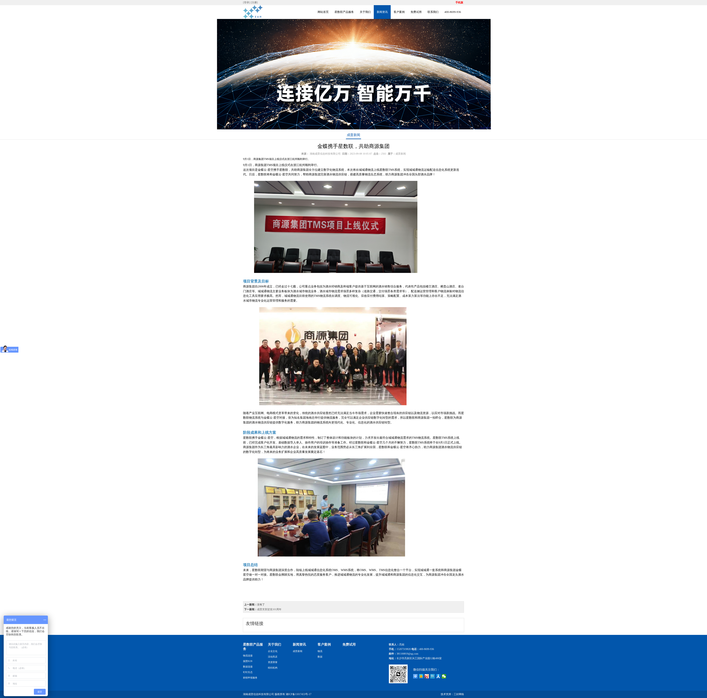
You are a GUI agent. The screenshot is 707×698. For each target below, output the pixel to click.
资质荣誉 (272, 662)
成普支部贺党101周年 (269, 609)
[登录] (247, 2)
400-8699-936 (452, 11)
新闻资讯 (382, 11)
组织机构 (272, 667)
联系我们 (433, 11)
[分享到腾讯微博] (432, 676)
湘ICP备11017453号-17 (298, 694)
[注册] (254, 2)
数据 (320, 656)
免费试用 (416, 11)
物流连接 (248, 655)
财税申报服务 (250, 677)
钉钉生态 (248, 672)
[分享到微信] (444, 676)
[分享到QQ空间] (421, 676)
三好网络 (459, 694)
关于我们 (365, 11)
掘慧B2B (247, 661)
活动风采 (272, 656)
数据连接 (248, 666)
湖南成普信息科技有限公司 (325, 153)
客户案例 (399, 11)
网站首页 (323, 11)
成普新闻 (353, 135)
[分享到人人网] (438, 676)
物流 (320, 651)
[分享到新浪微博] (427, 676)
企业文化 (272, 651)
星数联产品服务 (344, 11)
